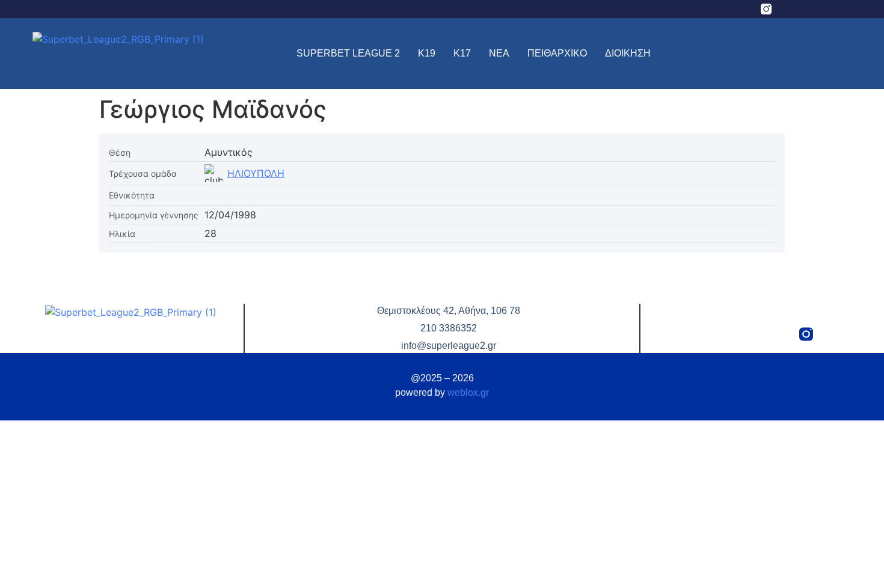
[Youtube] (834, 9)
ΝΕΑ (499, 53)
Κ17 (462, 53)
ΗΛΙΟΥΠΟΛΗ (255, 173)
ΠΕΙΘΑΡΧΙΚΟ (557, 53)
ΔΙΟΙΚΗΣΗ (628, 53)
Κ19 (426, 53)
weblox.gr (468, 392)
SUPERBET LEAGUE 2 (348, 53)
